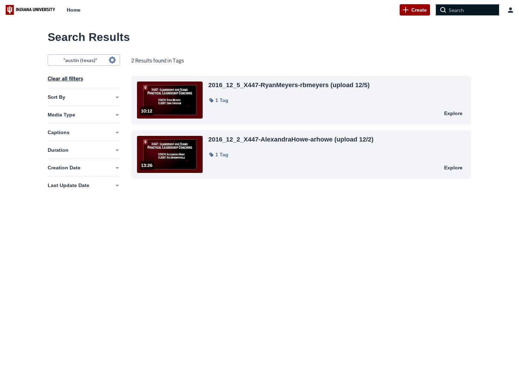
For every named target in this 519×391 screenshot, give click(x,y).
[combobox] (83, 60)
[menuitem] (73, 10)
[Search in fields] (112, 60)
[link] (415, 10)
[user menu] (510, 10)
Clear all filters (65, 79)
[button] (218, 100)
